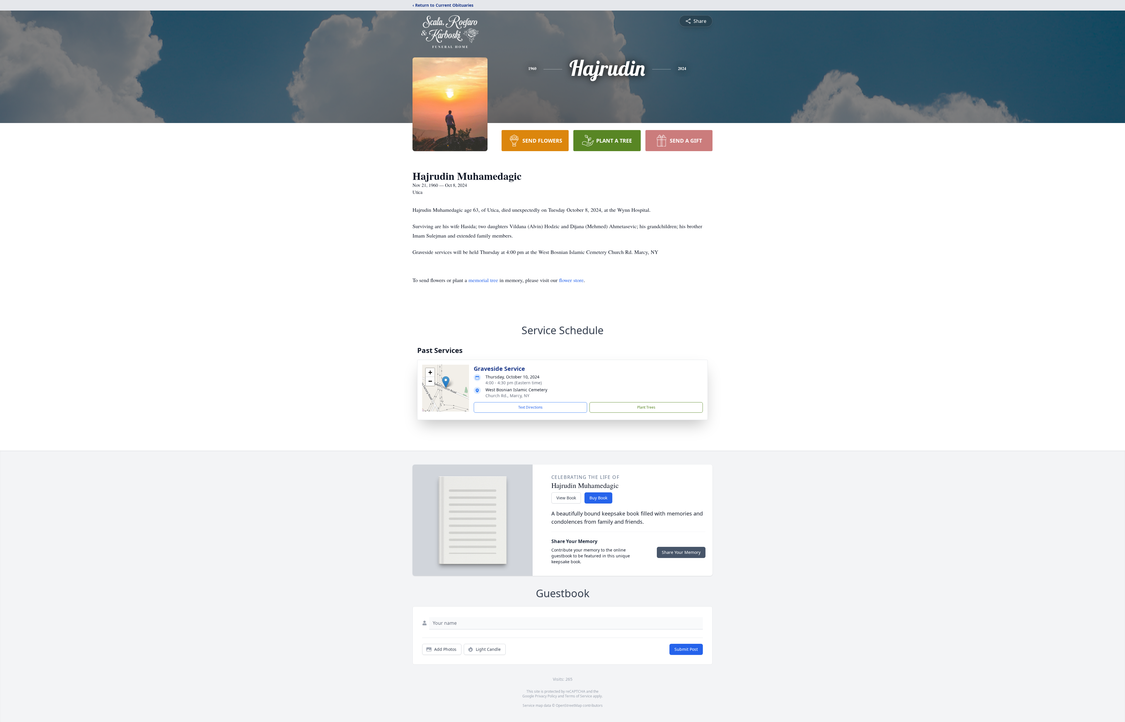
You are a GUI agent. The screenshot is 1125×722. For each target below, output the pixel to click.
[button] (445, 382)
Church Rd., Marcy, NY (507, 395)
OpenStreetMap (569, 705)
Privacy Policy (546, 696)
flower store (571, 280)
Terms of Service (578, 696)
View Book (566, 498)
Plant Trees (646, 407)
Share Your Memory (681, 552)
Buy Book (598, 498)
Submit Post (686, 649)
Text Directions (530, 407)
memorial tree (483, 280)
